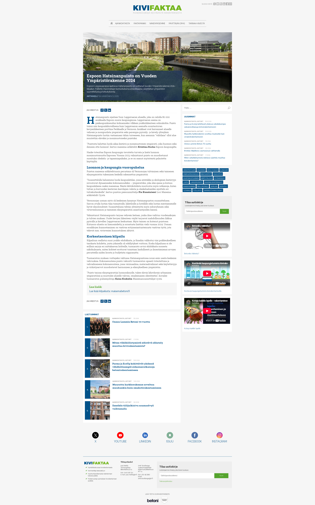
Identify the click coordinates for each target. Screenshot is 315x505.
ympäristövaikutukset (213, 190)
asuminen (201, 170)
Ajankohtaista (122, 23)
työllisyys (197, 190)
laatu (185, 182)
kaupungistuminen (191, 178)
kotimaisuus (219, 178)
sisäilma (214, 186)
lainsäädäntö (196, 182)
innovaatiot (206, 174)
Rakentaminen (189, 186)
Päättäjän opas (177, 23)
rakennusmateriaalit (213, 182)
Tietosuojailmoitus (165, 481)
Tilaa (224, 211)
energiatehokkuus (191, 174)
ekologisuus (212, 170)
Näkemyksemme (157, 23)
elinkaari (224, 170)
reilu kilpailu (202, 186)
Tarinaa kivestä (197, 23)
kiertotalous (206, 178)
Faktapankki (140, 23)
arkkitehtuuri (189, 170)
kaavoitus (217, 174)
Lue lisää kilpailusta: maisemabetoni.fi (109, 291)
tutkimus (187, 190)
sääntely (223, 186)
